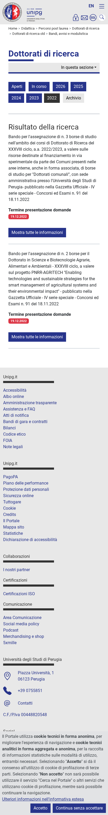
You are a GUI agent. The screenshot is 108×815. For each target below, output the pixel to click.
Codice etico (14, 434)
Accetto (40, 808)
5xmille (10, 642)
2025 (78, 86)
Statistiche (13, 533)
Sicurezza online (18, 495)
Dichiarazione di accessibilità (30, 539)
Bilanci (9, 427)
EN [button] (91, 5)
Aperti (17, 86)
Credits (9, 514)
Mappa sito (13, 527)
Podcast (10, 630)
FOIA (7, 440)
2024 (16, 97)
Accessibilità (14, 390)
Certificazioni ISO (19, 593)
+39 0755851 (30, 690)
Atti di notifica (16, 415)
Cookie (9, 508)
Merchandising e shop (23, 636)
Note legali (13, 446)
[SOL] (93, 17)
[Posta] (84, 17)
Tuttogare (12, 501)
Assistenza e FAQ (19, 409)
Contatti (25, 703)
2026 (60, 86)
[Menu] (101, 6)
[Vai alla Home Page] (24, 11)
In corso (39, 86)
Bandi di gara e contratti (25, 421)
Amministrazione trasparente (30, 402)
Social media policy (21, 623)
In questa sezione (77, 67)
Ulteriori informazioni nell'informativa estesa (43, 799)
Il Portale (11, 520)
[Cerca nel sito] (102, 17)
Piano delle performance (25, 483)
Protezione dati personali (26, 489)
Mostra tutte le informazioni (37, 232)
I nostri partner (16, 569)
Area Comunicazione (22, 617)
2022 (52, 97)
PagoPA (10, 476)
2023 (34, 97)
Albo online (13, 396)
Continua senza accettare (79, 808)
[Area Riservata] (75, 17)
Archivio (73, 97)
